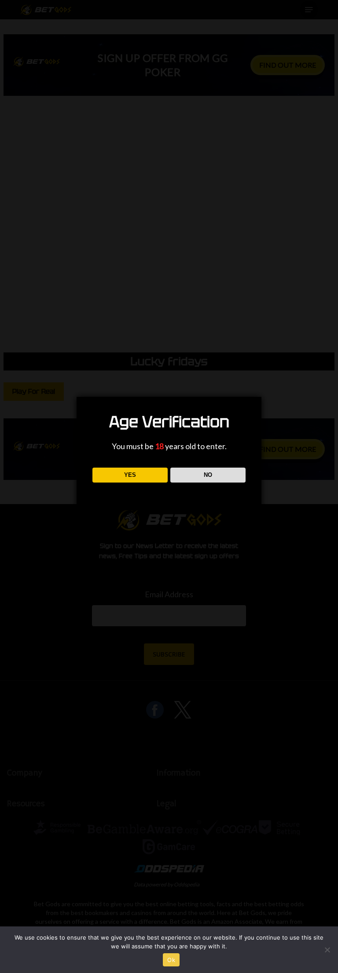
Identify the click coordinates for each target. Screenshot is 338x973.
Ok (171, 959)
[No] (327, 949)
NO (208, 475)
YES (130, 475)
